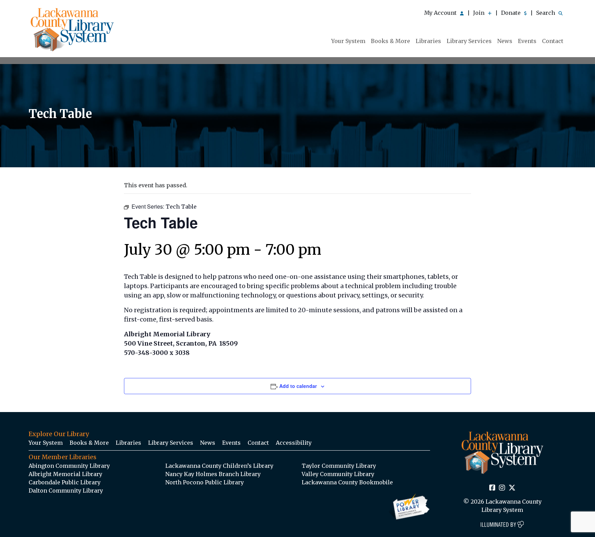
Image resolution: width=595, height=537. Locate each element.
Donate (511, 12)
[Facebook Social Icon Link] (492, 488)
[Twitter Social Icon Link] (512, 488)
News (504, 41)
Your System (348, 41)
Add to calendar (298, 385)
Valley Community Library (338, 474)
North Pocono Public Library (204, 482)
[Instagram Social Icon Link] (502, 488)
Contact (552, 41)
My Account (441, 12)
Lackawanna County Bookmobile (347, 482)
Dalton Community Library (66, 490)
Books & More (390, 41)
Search (546, 12)
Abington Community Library (69, 465)
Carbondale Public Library (65, 482)
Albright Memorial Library (65, 474)
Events (527, 41)
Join (479, 12)
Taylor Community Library (339, 465)
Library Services (469, 41)
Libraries (428, 41)
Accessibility (294, 442)
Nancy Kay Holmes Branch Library (213, 474)
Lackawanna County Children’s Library (219, 465)
